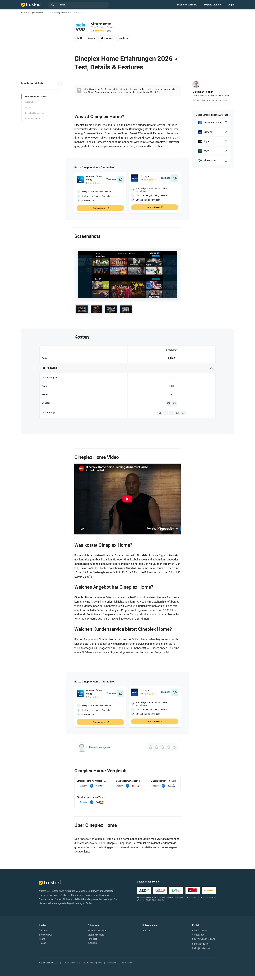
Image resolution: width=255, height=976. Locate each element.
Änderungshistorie (33, 118)
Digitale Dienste (212, 4)
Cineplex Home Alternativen (98, 167)
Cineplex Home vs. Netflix (128, 781)
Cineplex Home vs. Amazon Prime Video (91, 781)
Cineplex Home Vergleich (100, 770)
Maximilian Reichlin (202, 91)
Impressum (127, 963)
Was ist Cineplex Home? (36, 96)
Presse (42, 943)
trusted (24, 13)
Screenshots (30, 102)
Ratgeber (92, 938)
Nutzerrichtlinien (70, 963)
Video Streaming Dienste (57, 13)
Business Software (187, 4)
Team (42, 938)
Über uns (43, 930)
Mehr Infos (155, 92)
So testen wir (45, 934)
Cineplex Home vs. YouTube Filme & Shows (91, 797)
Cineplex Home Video (34, 113)
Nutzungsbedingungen (92, 963)
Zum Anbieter (99, 208)
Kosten (28, 107)
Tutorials (92, 943)
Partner (146, 930)
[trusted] (30, 4)
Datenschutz (112, 963)
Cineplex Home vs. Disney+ (163, 781)
